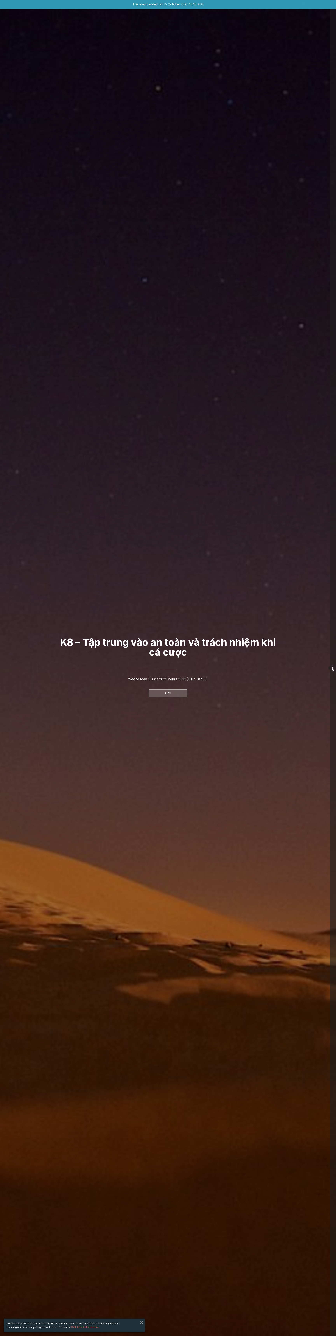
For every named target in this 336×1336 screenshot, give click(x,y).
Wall (333, 668)
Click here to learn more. (85, 1327)
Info (168, 693)
